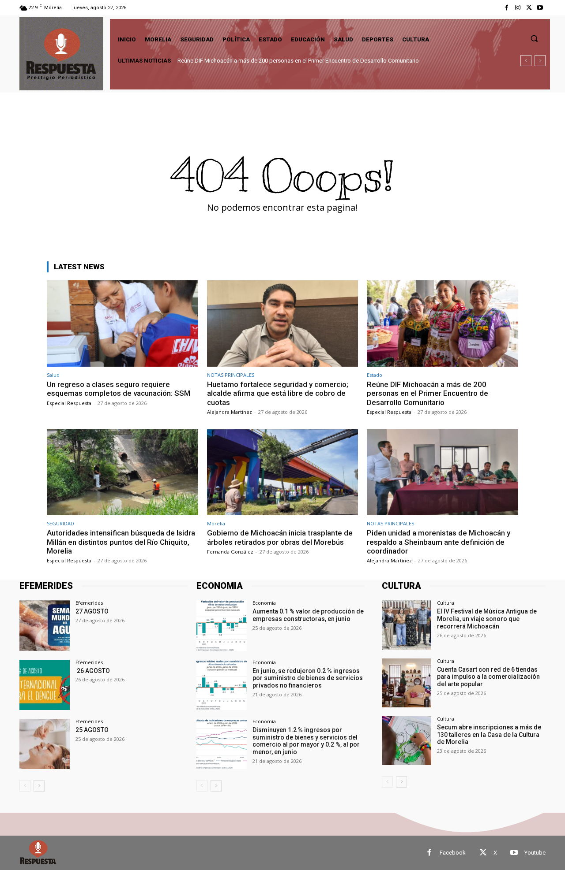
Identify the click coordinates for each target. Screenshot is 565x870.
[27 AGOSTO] (44, 625)
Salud (53, 374)
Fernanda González (230, 551)
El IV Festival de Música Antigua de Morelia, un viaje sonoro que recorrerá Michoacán (487, 619)
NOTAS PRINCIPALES (230, 374)
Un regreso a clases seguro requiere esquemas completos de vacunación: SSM (118, 389)
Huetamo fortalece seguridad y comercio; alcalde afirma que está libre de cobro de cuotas (277, 393)
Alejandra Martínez (229, 412)
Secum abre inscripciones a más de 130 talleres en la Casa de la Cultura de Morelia (489, 735)
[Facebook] (506, 7)
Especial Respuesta (69, 403)
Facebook (453, 852)
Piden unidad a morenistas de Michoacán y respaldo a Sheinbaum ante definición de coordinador (438, 541)
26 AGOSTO (92, 670)
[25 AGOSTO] (44, 744)
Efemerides (89, 602)
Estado (374, 374)
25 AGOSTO (92, 729)
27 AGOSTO (92, 611)
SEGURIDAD (60, 523)
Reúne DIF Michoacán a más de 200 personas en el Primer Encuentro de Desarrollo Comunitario (427, 393)
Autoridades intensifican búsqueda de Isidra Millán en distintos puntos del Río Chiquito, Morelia (304, 60)
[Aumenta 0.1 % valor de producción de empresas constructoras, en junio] (221, 625)
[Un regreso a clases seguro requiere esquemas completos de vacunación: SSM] (122, 323)
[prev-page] (24, 786)
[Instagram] (517, 7)
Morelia (216, 523)
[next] (540, 60)
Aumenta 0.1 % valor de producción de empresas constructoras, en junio (308, 615)
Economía (264, 602)
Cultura (445, 602)
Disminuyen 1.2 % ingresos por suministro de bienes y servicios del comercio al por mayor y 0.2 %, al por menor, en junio (306, 740)
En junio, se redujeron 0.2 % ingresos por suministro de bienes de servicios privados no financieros (307, 678)
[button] (534, 38)
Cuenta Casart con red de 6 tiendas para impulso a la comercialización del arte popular (488, 677)
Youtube (535, 852)
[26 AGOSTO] (44, 685)
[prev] (525, 60)
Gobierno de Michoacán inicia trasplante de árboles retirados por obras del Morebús (280, 537)
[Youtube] (540, 7)
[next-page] (39, 786)
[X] (529, 7)
